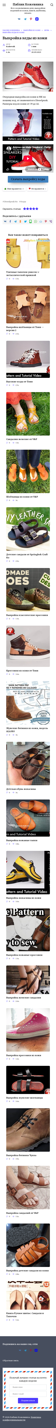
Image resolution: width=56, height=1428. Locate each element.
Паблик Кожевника (28, 4)
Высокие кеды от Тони (19, 381)
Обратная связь (11, 1360)
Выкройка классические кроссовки (27, 615)
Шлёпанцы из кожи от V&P (22, 496)
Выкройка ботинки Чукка (21, 1155)
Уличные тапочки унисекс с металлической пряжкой (22, 273)
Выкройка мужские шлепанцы (24, 1097)
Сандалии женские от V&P (21, 439)
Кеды (23, 201)
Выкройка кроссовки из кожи (23, 1055)
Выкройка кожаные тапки (21, 840)
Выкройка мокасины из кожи (23, 898)
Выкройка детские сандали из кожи (27, 1270)
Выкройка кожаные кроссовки (24, 955)
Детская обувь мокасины (21, 789)
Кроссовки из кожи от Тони (22, 670)
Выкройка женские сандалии (23, 997)
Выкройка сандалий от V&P (22, 1213)
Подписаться (28, 1400)
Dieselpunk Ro (11, 201)
